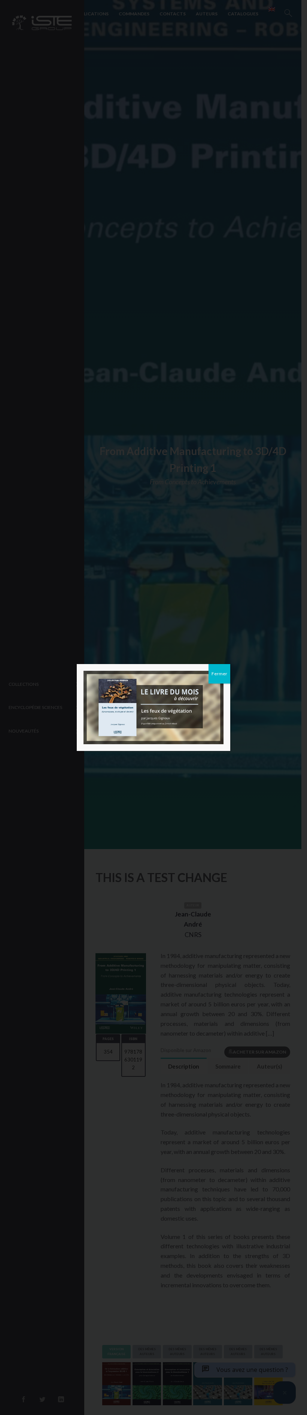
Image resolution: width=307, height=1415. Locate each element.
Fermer (219, 673)
